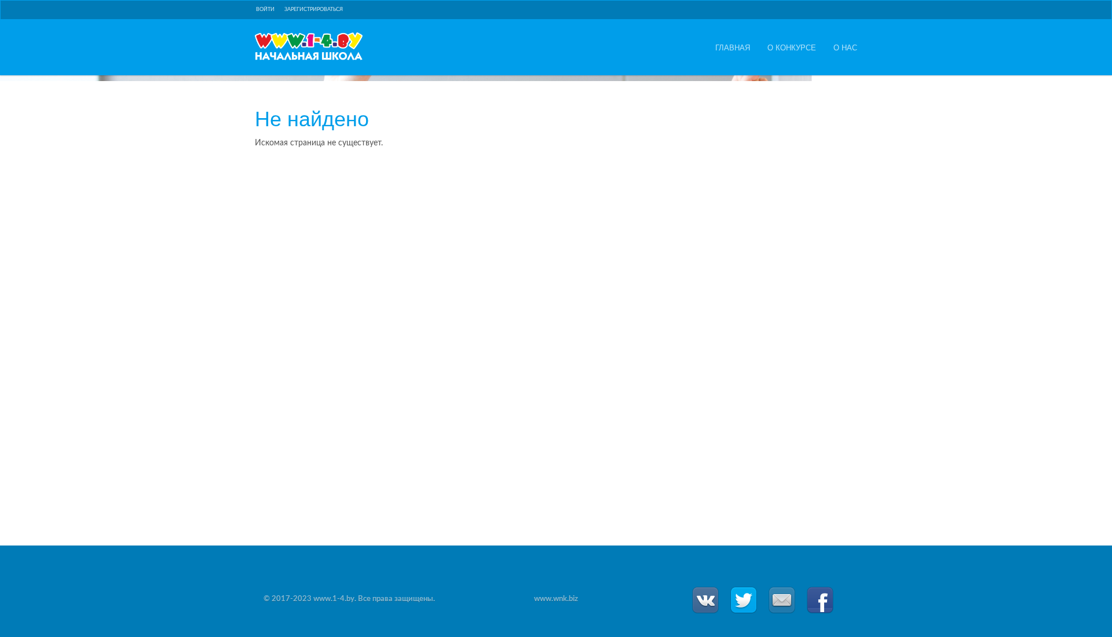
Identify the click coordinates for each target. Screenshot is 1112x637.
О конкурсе (791, 47)
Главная (732, 47)
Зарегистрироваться (313, 9)
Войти (265, 9)
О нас (845, 47)
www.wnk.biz (556, 599)
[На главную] (309, 46)
